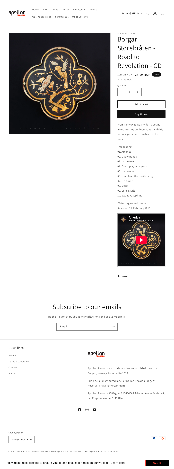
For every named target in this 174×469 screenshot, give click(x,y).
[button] (147, 13)
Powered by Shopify (39, 451)
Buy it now (141, 114)
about (11, 373)
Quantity (121, 85)
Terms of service (74, 451)
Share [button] (124, 276)
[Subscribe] (113, 327)
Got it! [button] (157, 463)
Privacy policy (57, 451)
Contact (12, 367)
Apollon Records (22, 451)
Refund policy (91, 451)
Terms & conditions (19, 361)
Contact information (109, 451)
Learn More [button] (118, 462)
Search (12, 355)
